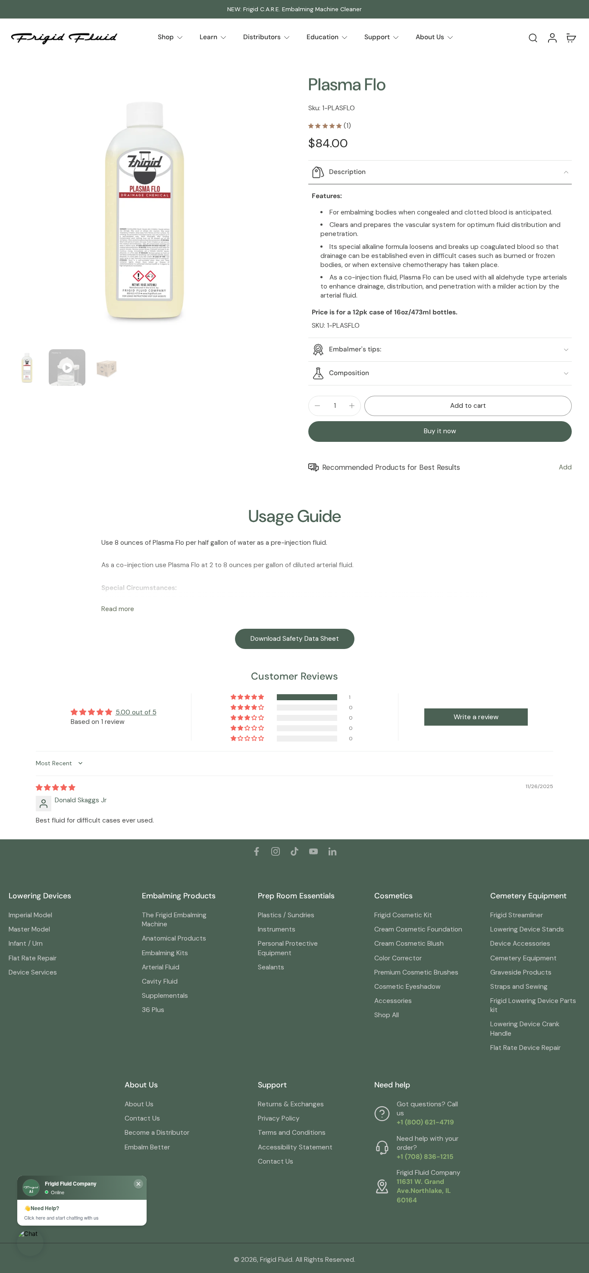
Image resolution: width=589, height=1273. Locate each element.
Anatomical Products (174, 938)
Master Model (29, 929)
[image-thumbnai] (27, 367)
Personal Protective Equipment (288, 948)
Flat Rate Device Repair (525, 1047)
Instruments (276, 929)
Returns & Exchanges (291, 1104)
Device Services (33, 972)
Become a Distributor (157, 1132)
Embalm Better (147, 1147)
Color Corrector (398, 958)
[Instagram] (275, 851)
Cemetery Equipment (523, 958)
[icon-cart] (570, 37)
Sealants (271, 967)
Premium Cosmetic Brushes (416, 972)
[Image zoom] (145, 210)
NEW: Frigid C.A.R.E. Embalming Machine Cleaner (294, 9)
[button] (468, 406)
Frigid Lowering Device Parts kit (533, 1005)
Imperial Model (30, 915)
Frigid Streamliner (516, 915)
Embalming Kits (165, 953)
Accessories (393, 1001)
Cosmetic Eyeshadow (407, 986)
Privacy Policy (279, 1118)
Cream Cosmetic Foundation (418, 929)
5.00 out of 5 (136, 712)
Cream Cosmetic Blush (409, 943)
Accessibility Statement (295, 1147)
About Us (139, 1104)
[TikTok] (294, 851)
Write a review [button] (476, 716)
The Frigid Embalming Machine (174, 919)
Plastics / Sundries (286, 915)
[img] (55, 787)
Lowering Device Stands (527, 929)
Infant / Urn (26, 943)
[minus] (317, 405)
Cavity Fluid (160, 981)
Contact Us (142, 1118)
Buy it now (440, 431)
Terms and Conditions (292, 1132)
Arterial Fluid (160, 967)
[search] (532, 37)
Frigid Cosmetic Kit (403, 915)
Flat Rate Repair (32, 958)
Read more (117, 609)
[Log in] (551, 38)
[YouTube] (313, 851)
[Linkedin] (332, 851)
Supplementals (165, 995)
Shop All (386, 1015)
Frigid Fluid (276, 1259)
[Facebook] (256, 851)
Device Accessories (520, 943)
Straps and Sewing (519, 986)
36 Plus (153, 1010)
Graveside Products (520, 972)
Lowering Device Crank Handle (524, 1028)
